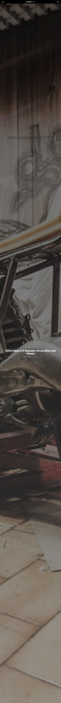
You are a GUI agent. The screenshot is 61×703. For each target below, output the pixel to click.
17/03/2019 (25, 356)
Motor (29, 356)
